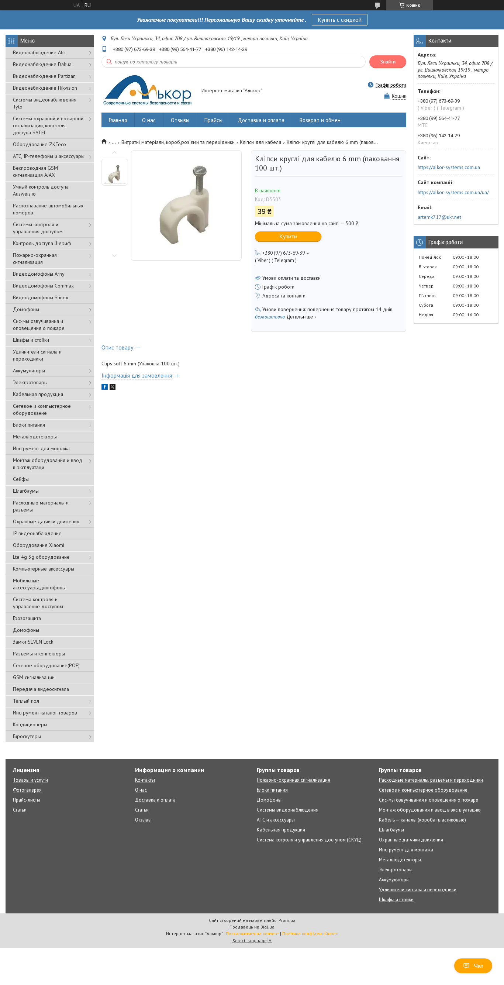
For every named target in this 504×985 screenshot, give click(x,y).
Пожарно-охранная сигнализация (35, 258)
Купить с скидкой (340, 19)
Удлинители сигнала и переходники (37, 355)
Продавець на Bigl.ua (252, 927)
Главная (118, 120)
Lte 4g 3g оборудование (41, 557)
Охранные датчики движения (46, 521)
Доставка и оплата (261, 120)
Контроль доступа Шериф (42, 243)
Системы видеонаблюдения (287, 810)
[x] (112, 388)
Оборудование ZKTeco (39, 144)
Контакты (145, 780)
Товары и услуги (30, 780)
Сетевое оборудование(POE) (46, 665)
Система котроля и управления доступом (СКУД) (309, 840)
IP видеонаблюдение (37, 533)
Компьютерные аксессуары (43, 568)
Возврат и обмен (320, 120)
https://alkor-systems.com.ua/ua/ (453, 192)
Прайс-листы (26, 800)
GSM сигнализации (34, 677)
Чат (478, 966)
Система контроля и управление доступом (38, 603)
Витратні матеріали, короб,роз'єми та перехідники (178, 142)
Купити (288, 236)
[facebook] (104, 388)
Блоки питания (29, 424)
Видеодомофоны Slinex (40, 297)
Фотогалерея (27, 790)
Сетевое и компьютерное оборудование (42, 409)
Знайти (388, 62)
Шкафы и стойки (31, 340)
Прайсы (213, 120)
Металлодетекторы (35, 436)
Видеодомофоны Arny (39, 274)
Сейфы (21, 479)
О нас (149, 120)
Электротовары (30, 382)
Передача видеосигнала (41, 689)
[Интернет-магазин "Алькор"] (147, 91)
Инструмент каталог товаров (45, 712)
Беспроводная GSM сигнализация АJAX (35, 171)
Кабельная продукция (38, 394)
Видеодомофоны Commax (43, 285)
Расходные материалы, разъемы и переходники (431, 780)
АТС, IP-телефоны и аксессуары (48, 156)
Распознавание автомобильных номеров (48, 209)
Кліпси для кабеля (260, 142)
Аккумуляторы (29, 370)
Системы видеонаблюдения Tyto (44, 103)
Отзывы (180, 120)
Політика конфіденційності (310, 933)
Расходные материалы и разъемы (41, 506)
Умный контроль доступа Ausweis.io (41, 190)
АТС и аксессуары (276, 820)
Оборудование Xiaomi (38, 545)
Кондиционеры (30, 724)
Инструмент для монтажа (41, 448)
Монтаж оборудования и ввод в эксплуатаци (47, 464)
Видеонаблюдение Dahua (42, 64)
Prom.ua (287, 920)
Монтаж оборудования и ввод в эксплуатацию (430, 810)
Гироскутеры (27, 736)
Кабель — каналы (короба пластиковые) (422, 820)
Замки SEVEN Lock (33, 641)
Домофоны (26, 309)
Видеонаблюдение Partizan (44, 76)
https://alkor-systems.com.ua (449, 167)
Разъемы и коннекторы (39, 653)
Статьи (20, 810)
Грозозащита (27, 618)
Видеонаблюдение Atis (39, 52)
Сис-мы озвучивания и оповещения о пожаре (39, 324)
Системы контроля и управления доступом (38, 228)
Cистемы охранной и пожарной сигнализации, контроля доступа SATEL (48, 125)
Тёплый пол (26, 701)
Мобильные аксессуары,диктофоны (39, 584)
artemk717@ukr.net (439, 217)
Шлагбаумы (26, 491)
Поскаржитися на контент (252, 933)
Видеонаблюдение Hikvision (45, 88)
